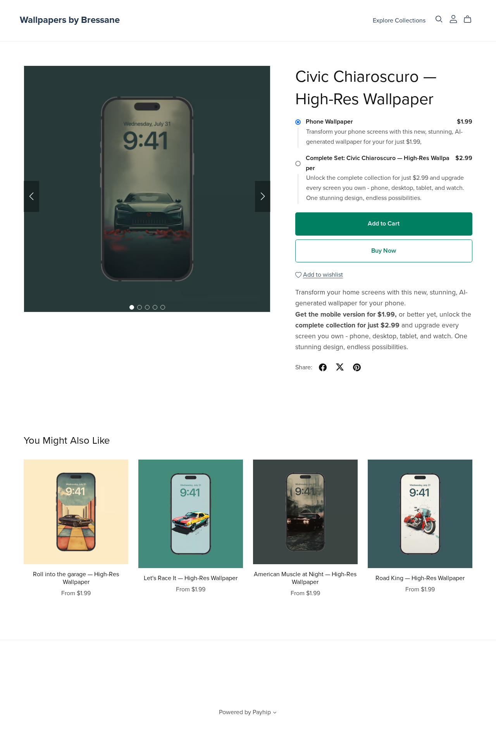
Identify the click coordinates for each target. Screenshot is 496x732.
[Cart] (471, 19)
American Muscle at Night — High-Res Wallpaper (305, 578)
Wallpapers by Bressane (70, 20)
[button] (31, 196)
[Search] (439, 19)
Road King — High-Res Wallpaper (420, 578)
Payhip (262, 712)
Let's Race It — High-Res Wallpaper (191, 578)
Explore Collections (399, 20)
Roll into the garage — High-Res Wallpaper (76, 578)
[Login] (453, 18)
